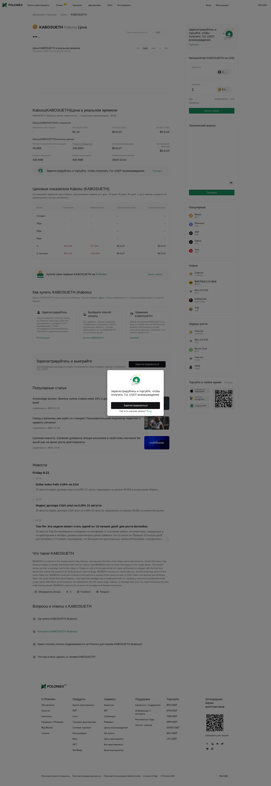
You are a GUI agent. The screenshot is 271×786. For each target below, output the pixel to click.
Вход (149, 411)
